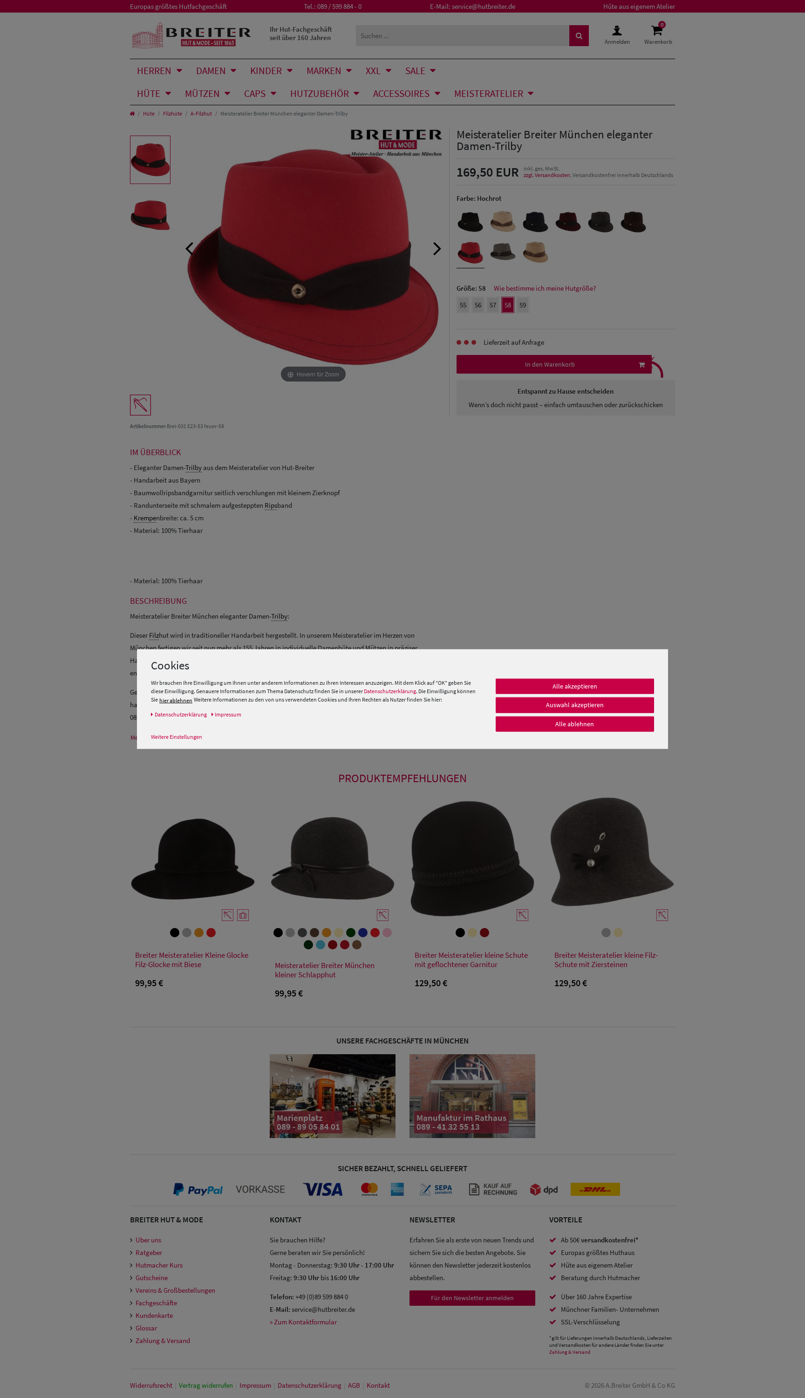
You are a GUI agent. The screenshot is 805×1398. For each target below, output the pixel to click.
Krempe (145, 517)
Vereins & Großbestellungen (175, 1290)
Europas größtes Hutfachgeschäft (178, 6)
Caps (255, 93)
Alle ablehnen (574, 724)
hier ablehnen (175, 699)
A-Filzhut (201, 113)
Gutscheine (152, 1277)
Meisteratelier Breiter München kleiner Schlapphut (325, 970)
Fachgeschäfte (156, 1302)
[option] (150, 160)
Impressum (255, 1385)
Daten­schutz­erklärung (309, 1385)
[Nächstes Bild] (437, 247)
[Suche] (579, 35)
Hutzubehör (319, 93)
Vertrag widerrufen (206, 1385)
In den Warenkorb (550, 364)
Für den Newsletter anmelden (472, 1298)
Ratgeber (149, 1252)
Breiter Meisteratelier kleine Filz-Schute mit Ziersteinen (606, 959)
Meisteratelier (488, 93)
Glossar (146, 1327)
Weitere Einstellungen (176, 736)
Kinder (266, 70)
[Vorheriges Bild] (189, 247)
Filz (154, 635)
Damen (211, 70)
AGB (354, 1385)
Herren (154, 70)
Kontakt (378, 1385)
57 (493, 304)
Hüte (148, 93)
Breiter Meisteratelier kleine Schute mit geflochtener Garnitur (471, 959)
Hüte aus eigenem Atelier (639, 6)
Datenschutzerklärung (390, 691)
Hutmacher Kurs (159, 1265)
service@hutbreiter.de (483, 6)
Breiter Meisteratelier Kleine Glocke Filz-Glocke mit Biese (191, 959)
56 (478, 304)
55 (463, 304)
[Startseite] (132, 113)
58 (508, 304)
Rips (271, 505)
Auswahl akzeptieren (575, 705)
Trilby (193, 467)
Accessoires (401, 93)
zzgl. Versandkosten (547, 174)
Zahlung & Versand (163, 1340)
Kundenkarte (154, 1315)
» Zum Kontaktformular (303, 1321)
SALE (415, 70)
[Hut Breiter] (191, 35)
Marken (324, 70)
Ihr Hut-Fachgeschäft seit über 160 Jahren (301, 33)
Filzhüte (172, 113)
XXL (373, 70)
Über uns (148, 1239)
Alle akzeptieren (575, 686)
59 (522, 304)
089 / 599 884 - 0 (339, 6)
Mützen (202, 93)
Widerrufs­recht (151, 1385)
